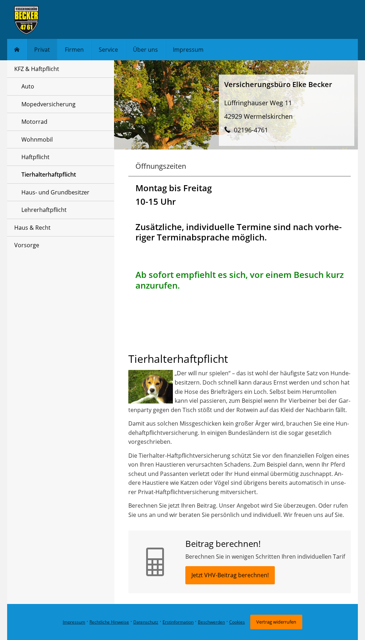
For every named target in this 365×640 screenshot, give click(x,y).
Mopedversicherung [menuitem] (48, 104)
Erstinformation (178, 622)
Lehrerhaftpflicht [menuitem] (44, 210)
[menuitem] (17, 49)
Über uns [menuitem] (145, 50)
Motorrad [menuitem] (34, 122)
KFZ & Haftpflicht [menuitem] (36, 69)
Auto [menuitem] (27, 86)
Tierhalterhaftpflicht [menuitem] (48, 174)
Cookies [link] (237, 622)
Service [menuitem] (108, 50)
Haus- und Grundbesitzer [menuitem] (55, 192)
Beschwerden (211, 622)
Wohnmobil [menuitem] (37, 139)
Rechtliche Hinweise (109, 622)
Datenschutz (145, 622)
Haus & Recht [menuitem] (32, 228)
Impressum (74, 622)
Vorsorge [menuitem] (26, 245)
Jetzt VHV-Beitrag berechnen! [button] (230, 575)
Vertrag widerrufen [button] (276, 622)
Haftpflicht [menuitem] (35, 157)
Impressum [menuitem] (188, 50)
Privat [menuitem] (42, 50)
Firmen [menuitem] (74, 50)
